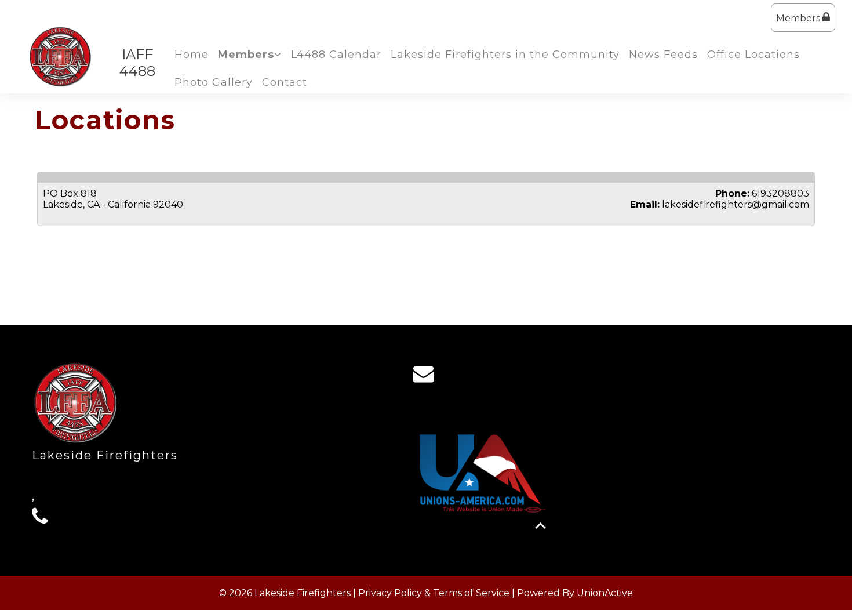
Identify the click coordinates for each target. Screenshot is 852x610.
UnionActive (605, 592)
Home (191, 54)
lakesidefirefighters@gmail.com (735, 204)
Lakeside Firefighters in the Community (505, 54)
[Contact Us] (427, 377)
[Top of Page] (540, 525)
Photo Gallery (213, 82)
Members (799, 18)
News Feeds (663, 54)
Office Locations (753, 54)
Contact (284, 82)
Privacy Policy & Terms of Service (433, 592)
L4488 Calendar (336, 54)
